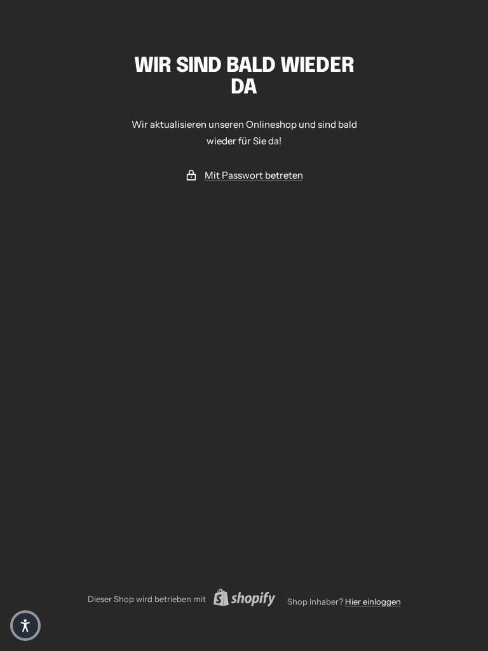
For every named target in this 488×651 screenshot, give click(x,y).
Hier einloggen (373, 601)
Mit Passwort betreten (254, 175)
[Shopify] (241, 599)
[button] (25, 625)
